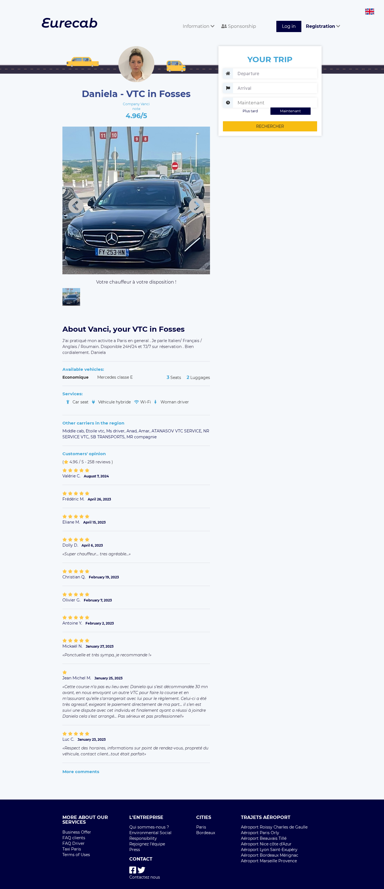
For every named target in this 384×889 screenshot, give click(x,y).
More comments (80, 771)
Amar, (145, 431)
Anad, (133, 431)
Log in (289, 26)
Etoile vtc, (96, 431)
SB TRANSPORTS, (109, 436)
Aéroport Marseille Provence (269, 860)
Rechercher (270, 126)
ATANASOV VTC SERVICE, (177, 431)
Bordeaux (205, 832)
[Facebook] (132, 870)
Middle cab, (74, 431)
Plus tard (250, 111)
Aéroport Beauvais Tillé (263, 838)
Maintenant (290, 111)
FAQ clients (73, 837)
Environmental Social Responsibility (150, 835)
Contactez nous (144, 877)
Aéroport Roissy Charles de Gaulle (274, 827)
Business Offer (76, 832)
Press (134, 849)
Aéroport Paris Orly (260, 832)
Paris (201, 827)
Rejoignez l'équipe (147, 844)
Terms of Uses (76, 854)
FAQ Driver (73, 843)
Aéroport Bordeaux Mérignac (269, 855)
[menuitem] (197, 20)
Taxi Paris (71, 849)
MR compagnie (142, 436)
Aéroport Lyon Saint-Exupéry (269, 849)
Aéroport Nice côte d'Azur (266, 844)
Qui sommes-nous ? (149, 827)
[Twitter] (141, 870)
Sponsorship (241, 26)
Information (197, 26)
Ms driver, (116, 431)
